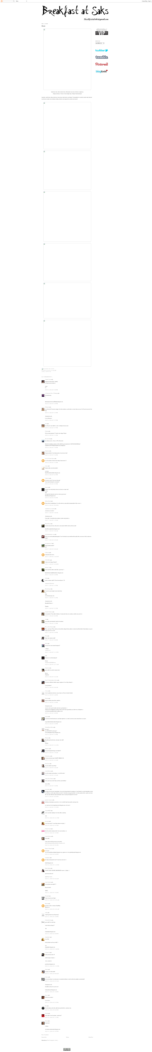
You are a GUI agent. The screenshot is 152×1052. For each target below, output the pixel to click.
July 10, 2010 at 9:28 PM (51, 854)
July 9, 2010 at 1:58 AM (51, 752)
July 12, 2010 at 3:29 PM (51, 916)
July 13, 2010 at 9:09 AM (52, 973)
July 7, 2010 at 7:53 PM (51, 623)
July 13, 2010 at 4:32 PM (51, 1002)
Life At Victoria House (49, 458)
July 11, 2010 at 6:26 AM (52, 878)
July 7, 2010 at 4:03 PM (51, 615)
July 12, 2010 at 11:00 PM (52, 949)
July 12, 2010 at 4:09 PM (51, 933)
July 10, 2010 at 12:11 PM (52, 817)
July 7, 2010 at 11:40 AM (52, 556)
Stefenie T (47, 567)
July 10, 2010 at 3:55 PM (51, 832)
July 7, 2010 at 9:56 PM (51, 640)
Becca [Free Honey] (49, 626)
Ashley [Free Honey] (49, 778)
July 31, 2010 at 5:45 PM (51, 1031)
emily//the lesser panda (49, 508)
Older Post (91, 1037)
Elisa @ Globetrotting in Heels (51, 680)
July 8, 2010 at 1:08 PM (51, 695)
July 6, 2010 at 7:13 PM (51, 435)
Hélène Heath (48, 501)
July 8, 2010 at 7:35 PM (51, 734)
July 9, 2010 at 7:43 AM (51, 775)
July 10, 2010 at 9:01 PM (51, 845)
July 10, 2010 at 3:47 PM (51, 825)
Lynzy (46, 466)
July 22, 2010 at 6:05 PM (51, 1010)
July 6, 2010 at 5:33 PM (51, 412)
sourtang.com (47, 650)
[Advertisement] (101, 118)
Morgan (46, 737)
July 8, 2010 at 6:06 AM (51, 687)
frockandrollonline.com (49, 534)
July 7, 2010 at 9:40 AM (51, 549)
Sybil (46, 578)
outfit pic (48, 371)
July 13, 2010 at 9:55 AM (52, 981)
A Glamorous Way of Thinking (51, 393)
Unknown (47, 478)
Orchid (46, 1013)
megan (46, 716)
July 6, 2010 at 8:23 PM (51, 474)
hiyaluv (46, 487)
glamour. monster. (48, 800)
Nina (46, 635)
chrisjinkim (47, 857)
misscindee (47, 789)
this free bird (47, 438)
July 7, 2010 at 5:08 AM (51, 530)
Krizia (46, 1021)
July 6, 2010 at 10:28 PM (51, 505)
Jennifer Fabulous (48, 611)
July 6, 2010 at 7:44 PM (51, 455)
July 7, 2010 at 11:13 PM (51, 652)
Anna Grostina (48, 882)
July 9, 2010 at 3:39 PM (51, 785)
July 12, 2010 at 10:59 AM (52, 909)
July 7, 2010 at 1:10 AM (51, 520)
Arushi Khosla (48, 771)
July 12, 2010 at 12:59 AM (52, 900)
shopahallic (47, 937)
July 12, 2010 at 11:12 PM (52, 966)
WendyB (47, 896)
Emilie (46, 969)
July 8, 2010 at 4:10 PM (51, 723)
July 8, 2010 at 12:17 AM (52, 664)
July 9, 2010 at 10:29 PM (51, 796)
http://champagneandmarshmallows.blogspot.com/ (55, 843)
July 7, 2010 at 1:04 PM (51, 574)
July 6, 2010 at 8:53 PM (51, 483)
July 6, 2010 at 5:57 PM (51, 427)
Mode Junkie (47, 868)
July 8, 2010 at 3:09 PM (51, 713)
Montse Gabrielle (48, 848)
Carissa (46, 690)
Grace (46, 995)
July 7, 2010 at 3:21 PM (51, 597)
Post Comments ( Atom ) (52, 1040)
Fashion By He (48, 920)
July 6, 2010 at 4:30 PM (51, 403)
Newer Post (44, 1037)
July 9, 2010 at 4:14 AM (51, 760)
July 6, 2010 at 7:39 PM (51, 447)
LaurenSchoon (48, 836)
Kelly (46, 643)
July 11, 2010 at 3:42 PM (51, 892)
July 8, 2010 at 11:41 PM (51, 745)
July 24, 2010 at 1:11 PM (51, 1017)
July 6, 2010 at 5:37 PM (51, 420)
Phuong (46, 698)
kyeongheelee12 (48, 543)
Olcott (43, 26)
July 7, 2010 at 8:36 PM (51, 632)
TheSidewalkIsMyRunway (50, 662)
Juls (46, 423)
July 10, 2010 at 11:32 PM (52, 864)
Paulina (46, 431)
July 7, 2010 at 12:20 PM (51, 564)
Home (67, 1037)
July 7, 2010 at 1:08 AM (51, 512)
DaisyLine (47, 763)
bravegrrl (47, 821)
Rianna (46, 903)
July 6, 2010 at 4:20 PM (51, 389)
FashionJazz (47, 756)
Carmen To (47, 952)
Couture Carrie (48, 379)
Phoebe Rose (48, 523)
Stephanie (47, 451)
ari (45, 619)
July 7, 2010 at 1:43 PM (51, 585)
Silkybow (47, 748)
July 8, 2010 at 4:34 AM (51, 676)
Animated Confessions (49, 583)
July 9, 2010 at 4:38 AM (51, 767)
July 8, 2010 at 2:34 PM (51, 702)
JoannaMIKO (48, 810)
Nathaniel (47, 407)
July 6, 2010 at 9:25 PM (51, 497)
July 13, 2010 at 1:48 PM (51, 991)
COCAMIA (47, 560)
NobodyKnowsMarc (49, 727)
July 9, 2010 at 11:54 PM (51, 807)
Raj (46, 1005)
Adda (46, 912)
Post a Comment (45, 1034)
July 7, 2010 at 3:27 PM (51, 608)
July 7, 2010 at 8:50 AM (51, 540)
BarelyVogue (48, 588)
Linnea (46, 977)
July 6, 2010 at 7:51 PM (51, 462)
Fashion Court (48, 828)
